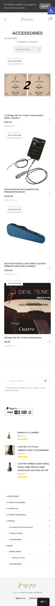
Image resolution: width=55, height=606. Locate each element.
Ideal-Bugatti (16, 539)
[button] (51, 10)
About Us (20, 598)
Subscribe (45, 381)
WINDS (10, 546)
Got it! (45, 6)
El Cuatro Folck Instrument (21, 527)
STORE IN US (12, 509)
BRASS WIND (15, 552)
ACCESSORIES (13, 496)
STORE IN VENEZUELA (16, 515)
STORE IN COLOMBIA (16, 502)
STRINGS (11, 521)
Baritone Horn (19, 558)
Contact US (35, 598)
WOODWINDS (16, 564)
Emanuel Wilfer (16, 533)
